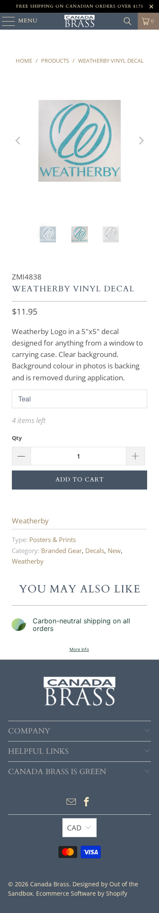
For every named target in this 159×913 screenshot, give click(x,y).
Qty (17, 438)
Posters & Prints (52, 539)
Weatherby (30, 521)
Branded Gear (61, 550)
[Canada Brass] (80, 21)
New (114, 550)
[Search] (128, 21)
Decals (94, 550)
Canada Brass (49, 884)
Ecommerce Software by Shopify (81, 893)
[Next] (141, 140)
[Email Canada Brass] (71, 802)
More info (79, 649)
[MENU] (4, 21)
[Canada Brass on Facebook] (87, 802)
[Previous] (18, 140)
